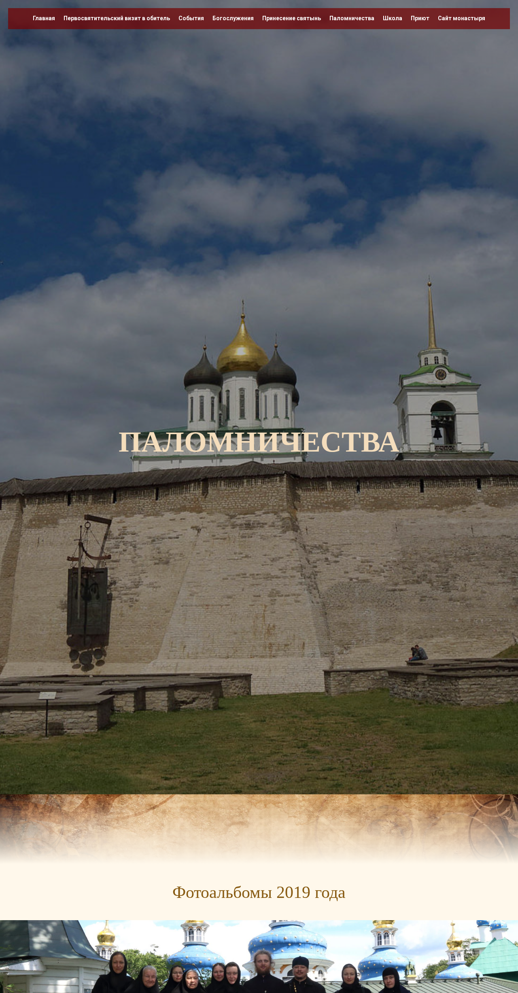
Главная (44, 18)
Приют (420, 18)
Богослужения (233, 18)
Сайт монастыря (461, 18)
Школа (392, 18)
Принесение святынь (291, 18)
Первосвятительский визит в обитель (117, 18)
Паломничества (351, 18)
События (191, 18)
